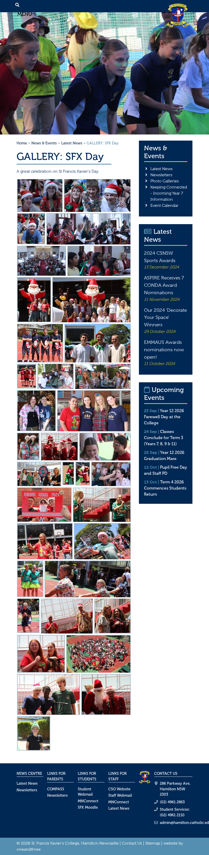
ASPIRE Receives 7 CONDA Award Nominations (164, 285)
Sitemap (152, 843)
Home (22, 143)
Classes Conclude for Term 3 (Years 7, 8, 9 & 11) (163, 437)
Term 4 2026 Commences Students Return (165, 488)
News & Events (44, 143)
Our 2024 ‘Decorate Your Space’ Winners (165, 317)
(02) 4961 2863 (172, 802)
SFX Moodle (88, 807)
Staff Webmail (120, 795)
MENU (25, 14)
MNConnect (88, 801)
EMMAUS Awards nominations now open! (164, 350)
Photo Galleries (164, 181)
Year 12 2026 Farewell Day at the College (164, 416)
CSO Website (119, 789)
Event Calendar (164, 205)
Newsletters (161, 175)
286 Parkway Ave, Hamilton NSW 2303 (175, 789)
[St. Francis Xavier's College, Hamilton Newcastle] (178, 15)
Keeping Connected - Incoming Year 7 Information (168, 193)
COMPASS (55, 789)
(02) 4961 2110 (172, 815)
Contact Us (132, 843)
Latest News (71, 143)
